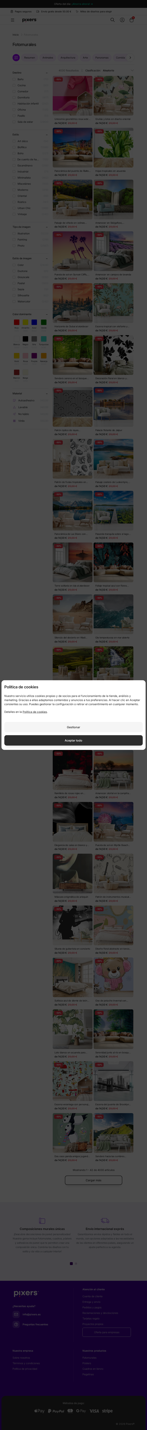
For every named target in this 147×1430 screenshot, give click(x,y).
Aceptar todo (73, 740)
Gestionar (73, 727)
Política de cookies (35, 712)
